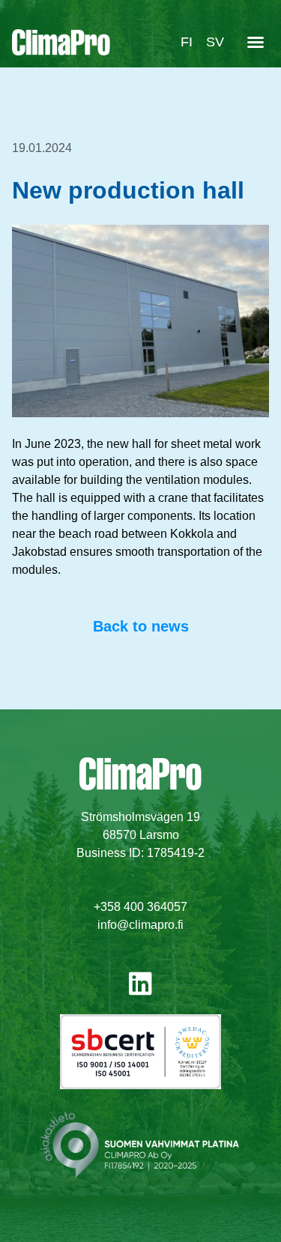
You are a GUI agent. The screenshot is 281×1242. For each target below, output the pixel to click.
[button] (255, 41)
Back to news (141, 626)
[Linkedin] (140, 983)
